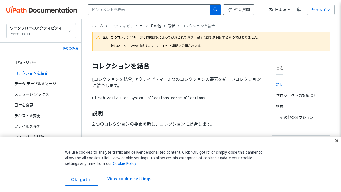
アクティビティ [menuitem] (124, 26)
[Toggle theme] (299, 9)
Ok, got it (81, 179)
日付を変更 (23, 105)
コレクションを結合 (198, 26)
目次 (279, 68)
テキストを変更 (27, 115)
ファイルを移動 (27, 126)
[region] (170, 164)
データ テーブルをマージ (35, 83)
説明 (97, 113)
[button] (43, 73)
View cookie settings (129, 178)
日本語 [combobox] (277, 9)
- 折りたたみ (69, 48)
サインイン (320, 10)
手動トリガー (25, 62)
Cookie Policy (124, 163)
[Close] (336, 140)
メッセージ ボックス (31, 94)
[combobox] (150, 9)
